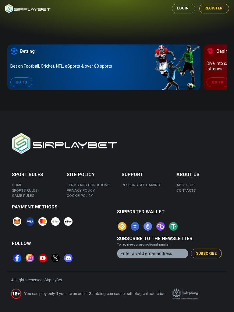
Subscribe (206, 253)
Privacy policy (81, 190)
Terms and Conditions (88, 185)
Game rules (23, 195)
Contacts (186, 190)
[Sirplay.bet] (28, 8)
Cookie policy (80, 195)
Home (17, 185)
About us (185, 185)
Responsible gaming (141, 185)
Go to (21, 82)
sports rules (24, 190)
